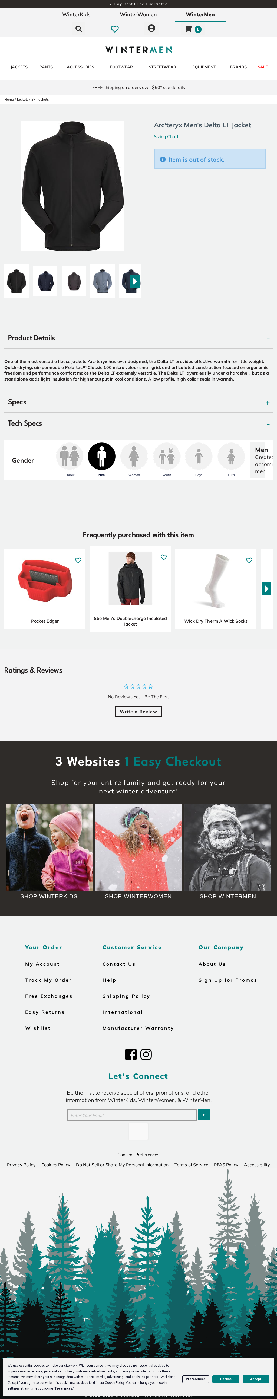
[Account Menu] (151, 28)
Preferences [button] (63, 1388)
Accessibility (257, 1164)
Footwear (121, 67)
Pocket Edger (45, 621)
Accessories (80, 67)
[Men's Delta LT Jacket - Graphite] (74, 279)
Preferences (196, 1379)
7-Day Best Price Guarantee (139, 4)
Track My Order (48, 980)
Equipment (204, 67)
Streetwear (162, 67)
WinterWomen (138, 14)
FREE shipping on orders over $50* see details (138, 87)
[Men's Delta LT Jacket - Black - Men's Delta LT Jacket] (16, 279)
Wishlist (38, 1028)
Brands (238, 67)
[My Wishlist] (115, 28)
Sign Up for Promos (228, 980)
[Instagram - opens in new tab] (146, 1054)
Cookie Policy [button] (114, 1383)
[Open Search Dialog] (78, 28)
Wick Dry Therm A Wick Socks (216, 621)
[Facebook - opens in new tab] (131, 1054)
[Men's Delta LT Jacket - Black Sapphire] (45, 279)
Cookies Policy (55, 1164)
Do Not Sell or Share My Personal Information (122, 1164)
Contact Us (119, 964)
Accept (256, 1379)
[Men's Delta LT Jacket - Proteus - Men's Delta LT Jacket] (102, 279)
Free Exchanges (49, 996)
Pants (46, 67)
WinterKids (76, 14)
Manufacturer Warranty (138, 1028)
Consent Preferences (138, 1154)
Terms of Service (191, 1164)
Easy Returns (45, 1012)
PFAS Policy (226, 1164)
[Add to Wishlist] (78, 557)
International (123, 1012)
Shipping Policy (126, 996)
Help (110, 980)
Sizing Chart (166, 136)
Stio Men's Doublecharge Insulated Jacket (130, 621)
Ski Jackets (40, 99)
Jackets (19, 67)
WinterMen (200, 14)
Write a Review (138, 711)
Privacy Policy (21, 1164)
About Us (212, 964)
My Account (42, 964)
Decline (226, 1379)
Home (9, 99)
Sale (263, 67)
